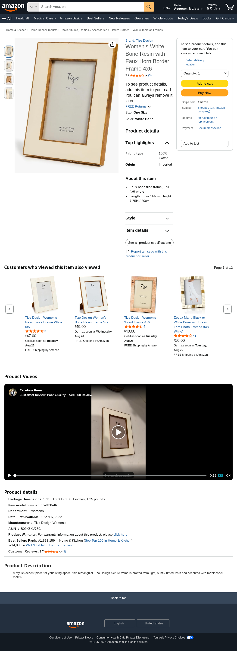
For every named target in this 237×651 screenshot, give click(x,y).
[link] (44, 322)
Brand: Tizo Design (139, 40)
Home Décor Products (43, 30)
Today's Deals (188, 18)
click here (121, 534)
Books (207, 18)
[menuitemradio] (220, 475)
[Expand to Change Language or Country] (169, 8)
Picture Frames (119, 30)
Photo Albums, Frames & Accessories (84, 30)
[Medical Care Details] (55, 18)
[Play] (8, 475)
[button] (7, 18)
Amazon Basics (71, 18)
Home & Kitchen (16, 30)
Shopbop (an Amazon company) (211, 109)
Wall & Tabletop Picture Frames (49, 545)
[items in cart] (229, 7)
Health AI (22, 18)
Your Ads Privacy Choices (169, 637)
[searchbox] (91, 7)
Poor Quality (56, 395)
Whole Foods (163, 18)
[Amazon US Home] (75, 625)
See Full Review (80, 395)
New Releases (119, 18)
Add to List (191, 143)
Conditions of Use (60, 637)
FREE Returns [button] (136, 106)
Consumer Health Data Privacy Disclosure (123, 637)
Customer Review (33, 395)
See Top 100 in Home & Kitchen (108, 540)
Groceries (141, 18)
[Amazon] (13, 7)
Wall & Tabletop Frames (148, 30)
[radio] (8, 51)
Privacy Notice (84, 637)
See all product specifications (149, 242)
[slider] (110, 475)
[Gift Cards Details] (233, 18)
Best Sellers (95, 18)
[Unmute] (228, 475)
